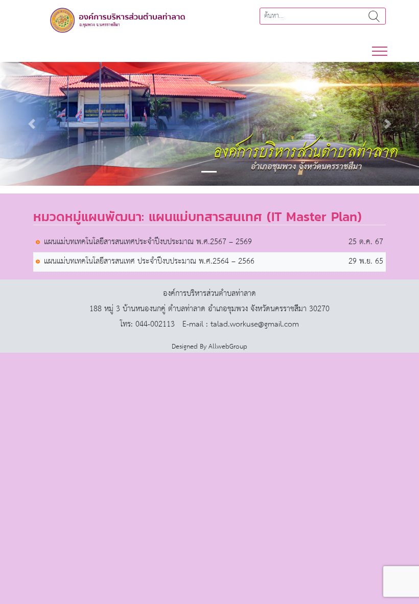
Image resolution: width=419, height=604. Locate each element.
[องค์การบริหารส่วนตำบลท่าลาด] (117, 19)
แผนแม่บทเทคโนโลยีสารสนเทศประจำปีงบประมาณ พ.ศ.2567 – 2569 (148, 242)
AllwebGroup (227, 346)
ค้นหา (374, 16)
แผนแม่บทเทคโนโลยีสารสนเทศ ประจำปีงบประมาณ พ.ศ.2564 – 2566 (149, 262)
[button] (31, 124)
